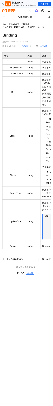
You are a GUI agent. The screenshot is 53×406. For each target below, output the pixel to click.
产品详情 (25, 46)
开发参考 (25, 24)
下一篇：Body (44, 258)
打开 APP (44, 3)
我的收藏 (43, 46)
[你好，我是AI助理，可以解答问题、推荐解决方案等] (36, 11)
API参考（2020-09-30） (15, 27)
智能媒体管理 (14, 24)
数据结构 (31, 27)
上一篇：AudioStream (12, 258)
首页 (4, 24)
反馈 (31, 272)
